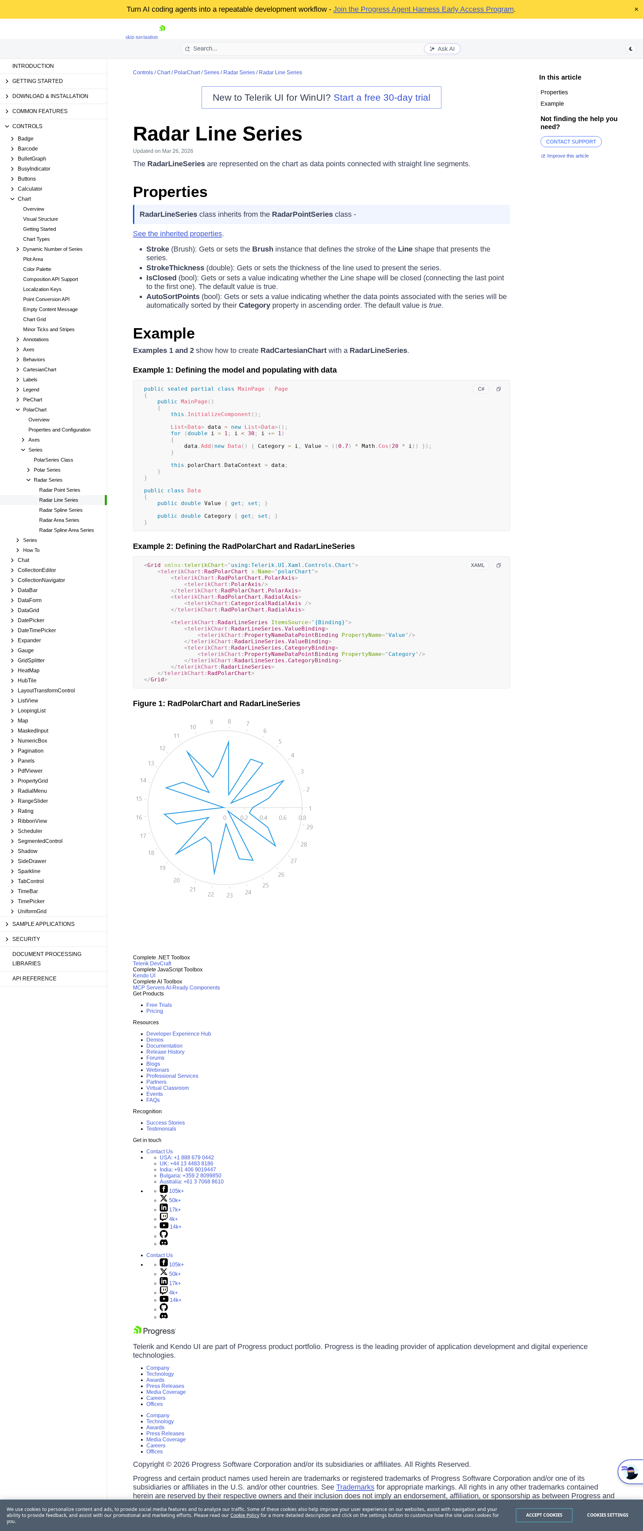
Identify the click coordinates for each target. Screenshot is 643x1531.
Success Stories (165, 1123)
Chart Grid (34, 319)
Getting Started (39, 229)
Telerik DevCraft (152, 963)
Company (157, 1368)
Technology (160, 1374)
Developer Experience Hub (178, 1034)
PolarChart (187, 72)
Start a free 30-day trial (382, 97)
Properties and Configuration (59, 430)
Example (164, 333)
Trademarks (355, 1487)
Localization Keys (42, 289)
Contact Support (571, 142)
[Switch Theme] (631, 48)
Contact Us (159, 1151)
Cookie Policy (244, 1515)
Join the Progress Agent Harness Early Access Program (423, 9)
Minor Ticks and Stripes (49, 329)
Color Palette (37, 269)
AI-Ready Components (193, 987)
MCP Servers (149, 987)
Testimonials (161, 1129)
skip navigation (142, 37)
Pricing (154, 1011)
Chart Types (36, 239)
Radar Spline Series (61, 510)
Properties (170, 191)
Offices (154, 1404)
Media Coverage (166, 1392)
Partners (156, 1082)
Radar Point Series (59, 490)
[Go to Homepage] (162, 37)
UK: (186, 1163)
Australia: (192, 1181)
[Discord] (164, 1244)
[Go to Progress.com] (154, 1334)
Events (154, 1094)
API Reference (34, 978)
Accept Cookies (544, 1515)
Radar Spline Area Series (66, 530)
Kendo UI (144, 975)
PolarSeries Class (53, 460)
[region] (321, 1515)
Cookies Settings (607, 1515)
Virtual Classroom (167, 1088)
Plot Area (33, 259)
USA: (187, 1157)
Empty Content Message (50, 309)
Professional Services (172, 1076)
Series (211, 72)
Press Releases (165, 1386)
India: (188, 1169)
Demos (154, 1040)
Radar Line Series (58, 500)
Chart (163, 72)
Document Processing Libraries (46, 958)
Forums (155, 1058)
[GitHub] (164, 1236)
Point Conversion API (46, 299)
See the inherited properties (177, 233)
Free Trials (159, 1005)
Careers (155, 1398)
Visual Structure (40, 219)
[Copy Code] (499, 389)
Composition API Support (50, 279)
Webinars (157, 1070)
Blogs (153, 1064)
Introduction (33, 66)
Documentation (164, 1046)
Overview (33, 209)
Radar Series (239, 72)
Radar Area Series (59, 520)
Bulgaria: (190, 1175)
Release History (165, 1052)
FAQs (153, 1100)
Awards (155, 1380)
